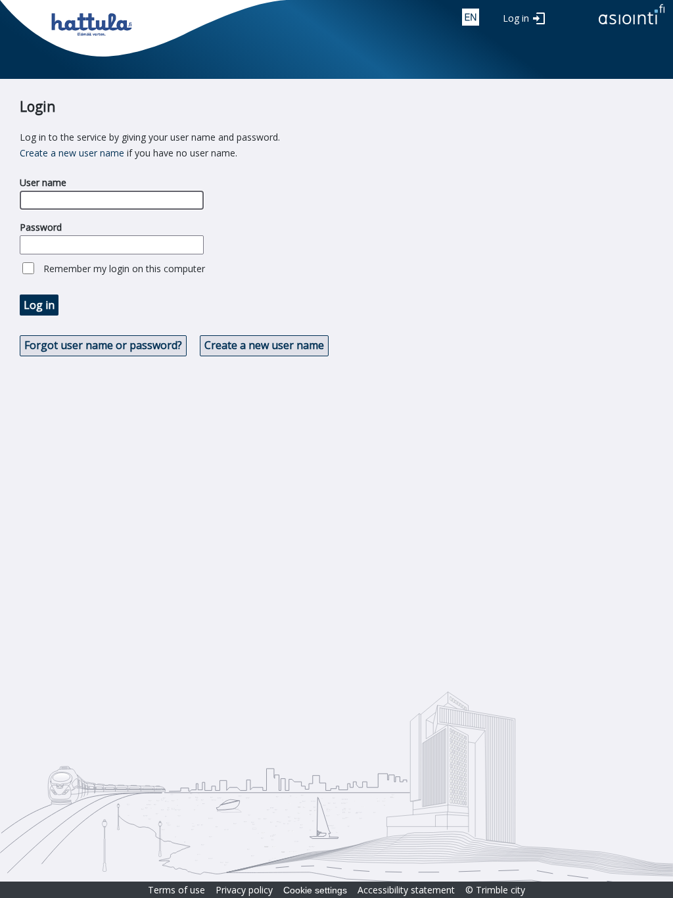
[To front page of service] (631, 25)
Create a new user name (72, 153)
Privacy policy (244, 890)
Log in (516, 18)
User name (43, 182)
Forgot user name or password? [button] (103, 345)
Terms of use (176, 890)
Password (41, 227)
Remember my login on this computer (124, 268)
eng (470, 17)
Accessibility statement (406, 890)
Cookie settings (315, 890)
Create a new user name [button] (264, 345)
